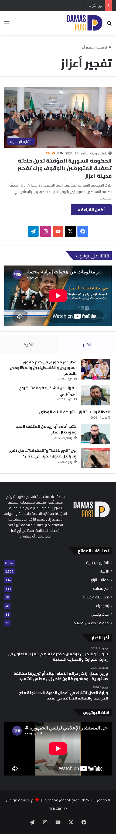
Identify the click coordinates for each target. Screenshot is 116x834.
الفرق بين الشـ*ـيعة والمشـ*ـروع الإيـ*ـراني (48, 390)
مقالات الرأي (99, 580)
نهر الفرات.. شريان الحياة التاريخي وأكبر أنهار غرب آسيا (64, 5)
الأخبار (104, 571)
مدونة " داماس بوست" (91, 623)
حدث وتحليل (100, 614)
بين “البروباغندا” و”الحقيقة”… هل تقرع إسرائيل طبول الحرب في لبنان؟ (43, 453)
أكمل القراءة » (91, 209)
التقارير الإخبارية (97, 563)
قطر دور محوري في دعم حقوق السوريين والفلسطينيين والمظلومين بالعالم (43, 368)
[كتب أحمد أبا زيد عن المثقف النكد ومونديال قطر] (95, 434)
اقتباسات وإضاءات (95, 597)
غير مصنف (101, 588)
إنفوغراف (101, 606)
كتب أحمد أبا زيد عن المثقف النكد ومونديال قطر (46, 429)
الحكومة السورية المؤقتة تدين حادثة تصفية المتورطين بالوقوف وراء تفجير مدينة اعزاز (65, 168)
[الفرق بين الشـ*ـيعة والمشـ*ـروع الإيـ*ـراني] (95, 395)
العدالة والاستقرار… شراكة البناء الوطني (74, 411)
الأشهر (86, 345)
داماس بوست (99, 153)
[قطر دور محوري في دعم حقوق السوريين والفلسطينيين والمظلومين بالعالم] (95, 369)
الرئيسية (102, 47)
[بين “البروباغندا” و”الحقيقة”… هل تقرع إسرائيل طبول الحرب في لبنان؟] (95, 458)
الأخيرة (29, 345)
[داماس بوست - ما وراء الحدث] (84, 23)
